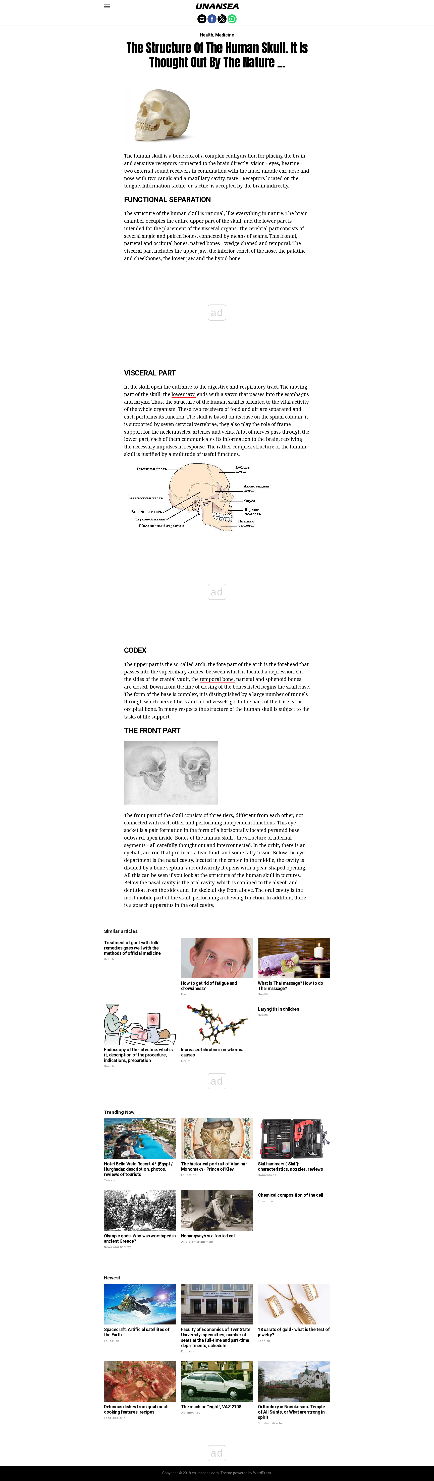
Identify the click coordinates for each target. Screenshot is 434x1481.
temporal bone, (217, 679)
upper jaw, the (199, 250)
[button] (107, 6)
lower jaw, (184, 394)
